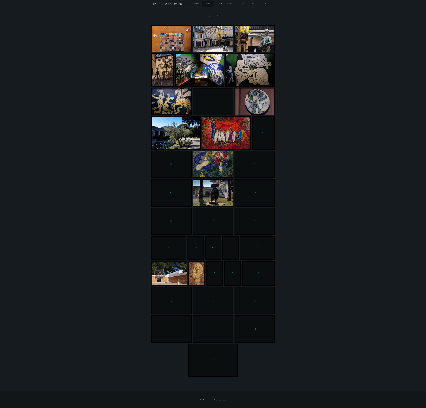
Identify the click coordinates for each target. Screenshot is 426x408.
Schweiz (195, 4)
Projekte (266, 4)
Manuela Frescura (167, 3)
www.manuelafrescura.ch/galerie (216, 400)
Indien (243, 4)
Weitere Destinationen (225, 4)
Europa (207, 4)
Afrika (254, 4)
